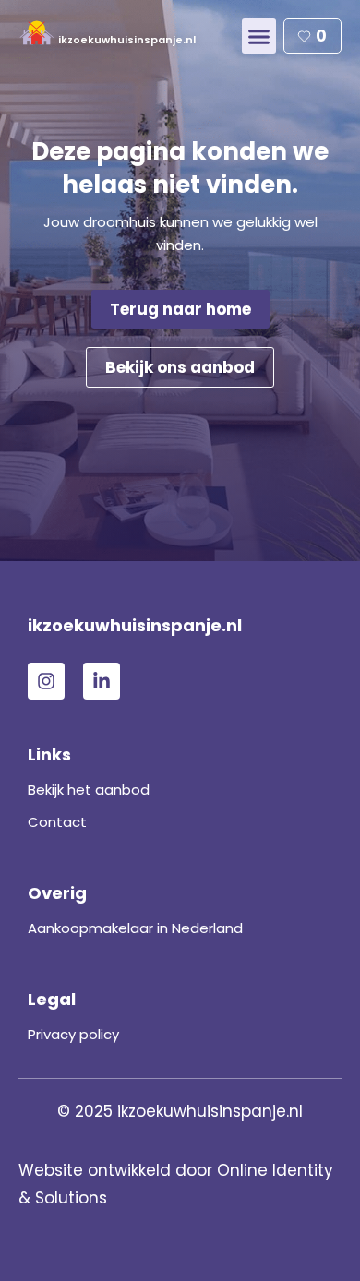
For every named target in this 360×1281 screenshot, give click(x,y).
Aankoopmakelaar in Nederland (135, 928)
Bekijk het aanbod (89, 789)
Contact (57, 822)
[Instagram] (46, 681)
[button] (259, 36)
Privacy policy (73, 1034)
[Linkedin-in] (101, 681)
